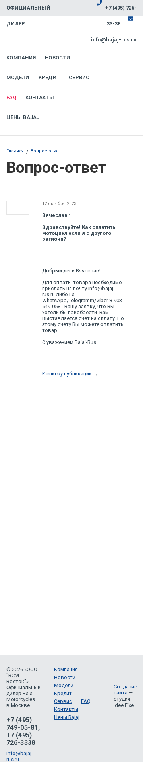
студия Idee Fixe (124, 702)
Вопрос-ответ (46, 151)
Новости (57, 58)
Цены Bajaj (23, 117)
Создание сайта (125, 690)
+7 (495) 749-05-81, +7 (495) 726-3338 (23, 731)
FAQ (11, 97)
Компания (21, 58)
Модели (17, 77)
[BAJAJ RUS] (65, 34)
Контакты (39, 97)
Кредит (49, 77)
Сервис (79, 77)
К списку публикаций (67, 374)
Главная (15, 151)
